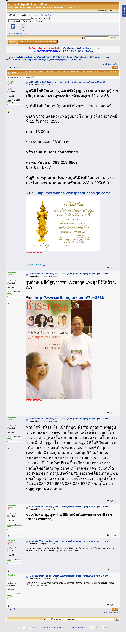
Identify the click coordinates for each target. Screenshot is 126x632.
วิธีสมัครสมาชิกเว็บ (85, 51)
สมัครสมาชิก (51, 42)
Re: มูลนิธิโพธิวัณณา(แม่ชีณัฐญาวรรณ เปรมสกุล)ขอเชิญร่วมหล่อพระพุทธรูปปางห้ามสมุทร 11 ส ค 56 (68, 274)
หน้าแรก (13, 42)
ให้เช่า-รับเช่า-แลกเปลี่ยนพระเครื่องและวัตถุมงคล (70, 57)
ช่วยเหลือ (22, 42)
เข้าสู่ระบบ (36, 15)
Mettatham (11, 81)
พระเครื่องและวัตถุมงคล (42, 57)
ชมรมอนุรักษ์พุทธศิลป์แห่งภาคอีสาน (19, 57)
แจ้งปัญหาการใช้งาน (90, 48)
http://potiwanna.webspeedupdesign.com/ (73, 193)
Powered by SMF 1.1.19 (50, 628)
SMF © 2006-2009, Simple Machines (71, 628)
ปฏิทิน (34, 42)
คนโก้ (44, 265)
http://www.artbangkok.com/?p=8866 (69, 297)
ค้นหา (29, 42)
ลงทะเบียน (47, 15)
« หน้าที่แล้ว (107, 64)
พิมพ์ (115, 68)
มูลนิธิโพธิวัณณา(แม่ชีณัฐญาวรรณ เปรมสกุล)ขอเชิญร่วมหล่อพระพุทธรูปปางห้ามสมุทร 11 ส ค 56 (47, 60)
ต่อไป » (116, 64)
